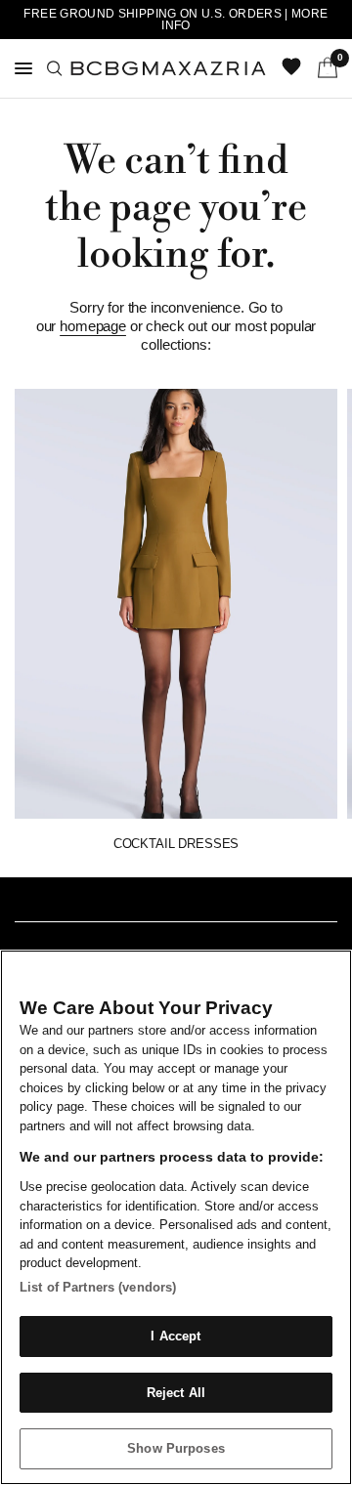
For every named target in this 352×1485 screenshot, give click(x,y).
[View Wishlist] (293, 68)
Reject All (176, 1392)
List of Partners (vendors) (98, 1287)
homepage (93, 326)
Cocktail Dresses (176, 843)
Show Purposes (176, 1448)
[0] (324, 68)
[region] (176, 1217)
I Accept (175, 1336)
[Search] (55, 68)
